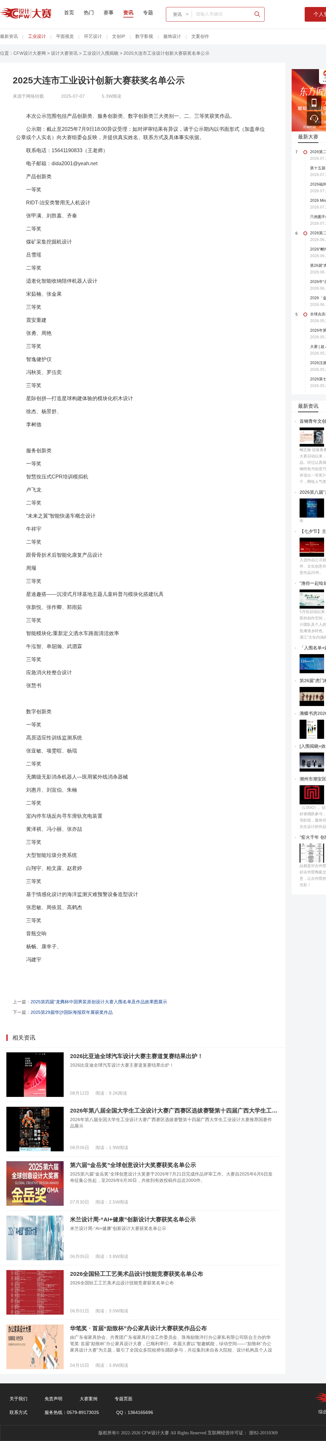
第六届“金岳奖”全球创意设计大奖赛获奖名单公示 (133, 1165)
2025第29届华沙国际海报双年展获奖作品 (72, 1012)
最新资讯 (9, 36)
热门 (89, 12)
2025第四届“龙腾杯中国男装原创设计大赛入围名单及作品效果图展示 (99, 1001)
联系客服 (314, 118)
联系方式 (18, 1412)
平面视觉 (65, 36)
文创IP (118, 36)
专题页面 (123, 1398)
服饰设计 (172, 36)
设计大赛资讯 (64, 53)
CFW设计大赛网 (29, 53)
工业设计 (37, 36)
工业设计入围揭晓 (100, 53)
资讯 (128, 12)
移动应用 (314, 102)
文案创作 (200, 36)
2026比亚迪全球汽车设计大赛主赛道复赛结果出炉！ (136, 1056)
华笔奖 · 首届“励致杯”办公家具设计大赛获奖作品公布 (138, 1328)
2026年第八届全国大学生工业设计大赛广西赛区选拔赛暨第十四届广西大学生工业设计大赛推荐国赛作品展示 (174, 1110)
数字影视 (144, 36)
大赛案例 (88, 1398)
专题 (148, 12)
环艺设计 (93, 36)
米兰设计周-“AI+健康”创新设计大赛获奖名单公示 (133, 1219)
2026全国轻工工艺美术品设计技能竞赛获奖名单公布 (136, 1274)
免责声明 (53, 1398)
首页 (69, 12)
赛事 (108, 12)
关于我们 (18, 1398)
